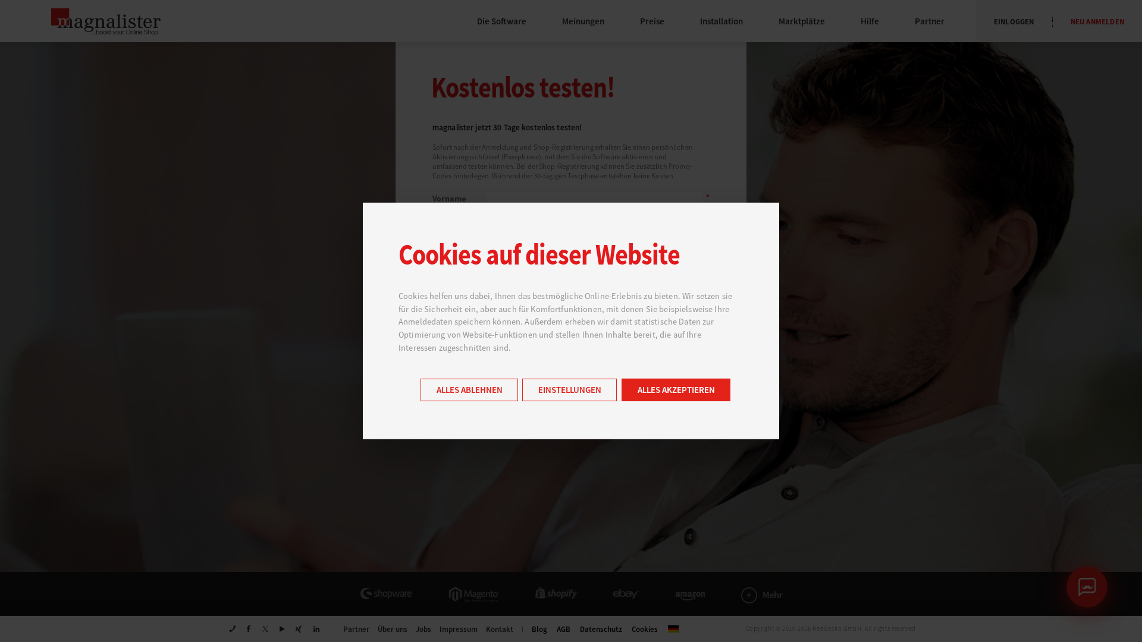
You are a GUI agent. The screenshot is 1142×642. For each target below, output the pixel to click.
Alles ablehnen (470, 390)
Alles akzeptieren (676, 390)
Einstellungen (569, 390)
